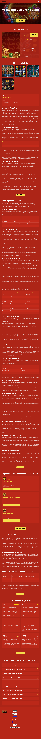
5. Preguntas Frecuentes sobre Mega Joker (10, 103)
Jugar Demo (25, 35)
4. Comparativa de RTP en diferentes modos (10, 102)
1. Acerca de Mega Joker (7, 97)
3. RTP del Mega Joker (6, 100)
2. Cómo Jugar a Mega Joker (8, 99)
